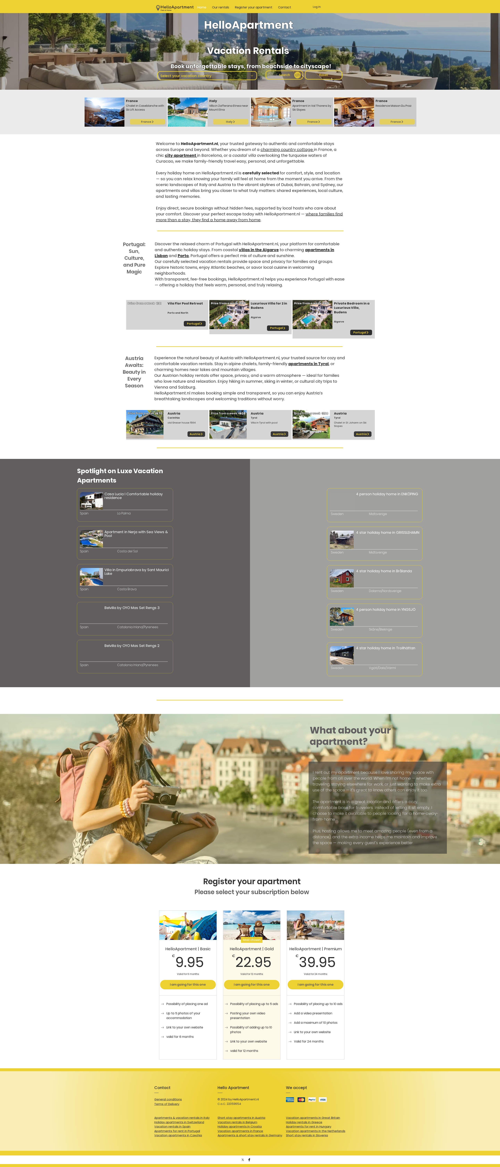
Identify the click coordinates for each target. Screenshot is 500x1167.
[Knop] (99, 519)
